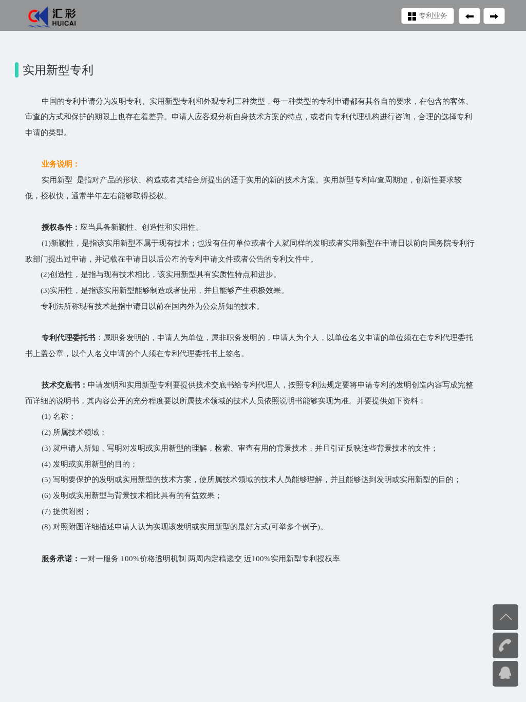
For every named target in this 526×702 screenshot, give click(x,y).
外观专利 (218, 101)
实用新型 (286, 558)
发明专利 (126, 101)
